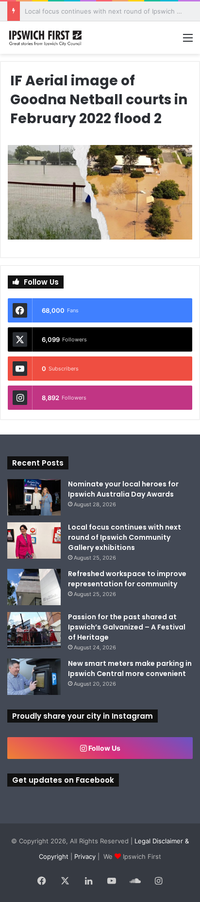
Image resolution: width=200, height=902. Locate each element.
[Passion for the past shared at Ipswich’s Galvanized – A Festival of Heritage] (34, 630)
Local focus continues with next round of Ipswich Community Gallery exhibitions (124, 537)
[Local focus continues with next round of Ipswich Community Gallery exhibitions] (34, 540)
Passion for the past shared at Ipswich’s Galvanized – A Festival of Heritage (126, 627)
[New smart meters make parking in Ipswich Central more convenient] (34, 677)
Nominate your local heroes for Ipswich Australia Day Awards (123, 489)
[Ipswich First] (46, 37)
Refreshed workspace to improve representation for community (127, 579)
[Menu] (188, 41)
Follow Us (103, 748)
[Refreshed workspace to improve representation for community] (34, 587)
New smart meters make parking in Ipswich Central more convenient (130, 668)
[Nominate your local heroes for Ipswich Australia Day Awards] (34, 497)
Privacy (85, 856)
